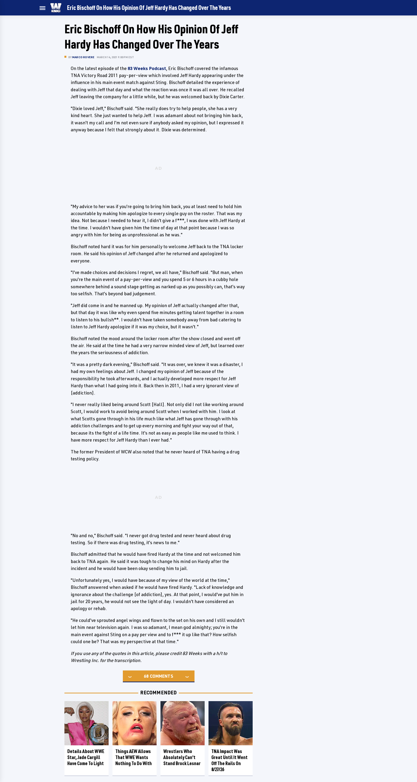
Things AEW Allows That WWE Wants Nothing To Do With (133, 757)
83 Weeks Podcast (147, 68)
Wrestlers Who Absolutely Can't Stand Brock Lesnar (182, 757)
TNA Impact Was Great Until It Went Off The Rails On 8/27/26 (229, 760)
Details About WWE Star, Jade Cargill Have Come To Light (85, 757)
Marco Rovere (83, 57)
